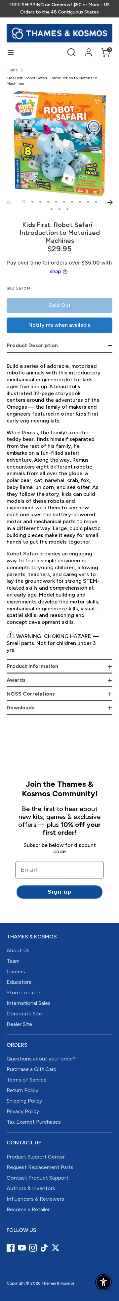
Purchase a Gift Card (32, 1069)
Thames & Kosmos (57, 1283)
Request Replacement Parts (40, 1167)
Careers (16, 971)
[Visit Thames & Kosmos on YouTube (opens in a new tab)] (22, 1248)
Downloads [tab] (20, 707)
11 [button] (52, 209)
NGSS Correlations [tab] (31, 694)
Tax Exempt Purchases (34, 1122)
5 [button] (56, 202)
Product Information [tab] (32, 666)
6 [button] (64, 202)
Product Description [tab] (32, 345)
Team (13, 961)
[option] (59, 143)
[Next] (110, 202)
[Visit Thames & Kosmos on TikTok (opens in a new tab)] (44, 1248)
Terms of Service (27, 1080)
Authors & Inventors (31, 1188)
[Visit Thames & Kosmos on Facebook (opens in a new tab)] (11, 1248)
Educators (19, 982)
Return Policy (22, 1090)
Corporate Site (24, 1013)
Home (12, 70)
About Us (18, 950)
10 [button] (96, 202)
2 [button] (32, 202)
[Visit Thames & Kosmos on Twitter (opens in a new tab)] (56, 1248)
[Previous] (9, 202)
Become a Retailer (28, 1209)
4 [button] (48, 202)
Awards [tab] (16, 680)
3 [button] (40, 202)
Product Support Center (36, 1157)
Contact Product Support (37, 1178)
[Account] (88, 49)
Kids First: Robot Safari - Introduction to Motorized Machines (52, 81)
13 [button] (67, 209)
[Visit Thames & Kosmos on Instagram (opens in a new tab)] (33, 1248)
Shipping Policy (24, 1101)
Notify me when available (59, 325)
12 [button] (59, 209)
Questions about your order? (41, 1059)
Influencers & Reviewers (35, 1199)
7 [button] (72, 202)
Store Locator (23, 992)
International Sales (29, 1003)
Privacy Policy (23, 1111)
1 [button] (23, 201)
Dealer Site (19, 1024)
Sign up (60, 892)
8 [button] (80, 202)
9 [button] (88, 202)
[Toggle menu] (10, 52)
